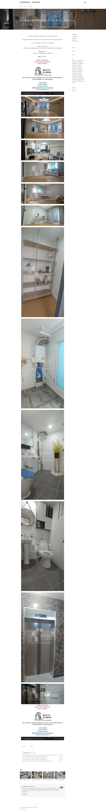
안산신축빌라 (82, 79)
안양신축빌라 (74, 73)
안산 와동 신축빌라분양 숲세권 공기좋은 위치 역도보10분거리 (34, 757)
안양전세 (73, 82)
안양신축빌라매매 (80, 70)
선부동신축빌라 (74, 70)
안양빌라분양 (74, 79)
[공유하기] (25, 746)
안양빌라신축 (80, 66)
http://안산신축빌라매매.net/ (42, 89)
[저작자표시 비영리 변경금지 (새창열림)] (35, 746)
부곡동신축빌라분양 (78, 65)
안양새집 (78, 79)
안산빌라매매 (74, 71)
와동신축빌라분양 (74, 63)
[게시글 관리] (27, 746)
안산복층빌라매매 (80, 63)
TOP (85, 808)
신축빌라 (73, 65)
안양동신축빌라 (79, 73)
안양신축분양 (74, 62)
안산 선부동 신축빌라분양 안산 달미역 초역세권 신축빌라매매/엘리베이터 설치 (37, 761)
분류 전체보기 (74, 34)
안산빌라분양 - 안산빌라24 (30, 2)
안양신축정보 (74, 60)
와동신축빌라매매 (74, 66)
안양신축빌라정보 (74, 74)
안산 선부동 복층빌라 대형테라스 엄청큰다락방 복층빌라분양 (34, 759)
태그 (25, 6)
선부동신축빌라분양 (75, 76)
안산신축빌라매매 (74, 78)
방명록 (31, 6)
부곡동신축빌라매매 (80, 60)
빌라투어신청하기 (75, 40)
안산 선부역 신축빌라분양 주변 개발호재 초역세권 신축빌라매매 (34, 756)
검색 (82, 2)
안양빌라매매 (74, 38)
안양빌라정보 (81, 76)
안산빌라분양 (74, 68)
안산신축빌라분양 (26, 752)
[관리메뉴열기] (104, 2)
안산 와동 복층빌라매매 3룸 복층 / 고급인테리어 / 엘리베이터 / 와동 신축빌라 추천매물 (39, 754)
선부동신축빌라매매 (80, 62)
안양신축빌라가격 (80, 78)
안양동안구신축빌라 (81, 81)
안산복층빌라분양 (79, 71)
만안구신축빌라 (79, 68)
